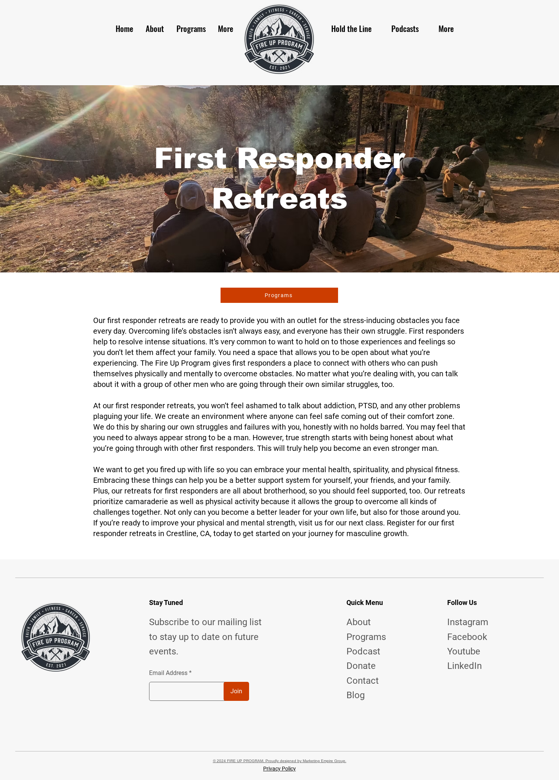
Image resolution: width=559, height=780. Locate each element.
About (358, 622)
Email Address (168, 673)
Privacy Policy (279, 769)
